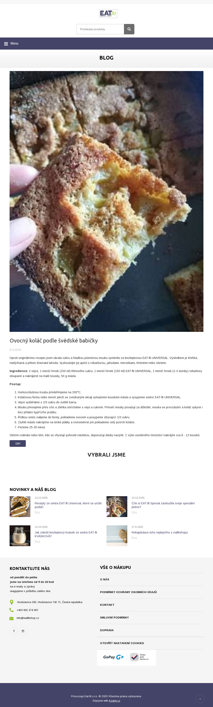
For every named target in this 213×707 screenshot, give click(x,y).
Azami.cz (114, 700)
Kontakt (107, 604)
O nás (104, 579)
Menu (14, 43)
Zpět (17, 443)
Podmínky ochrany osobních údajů (128, 592)
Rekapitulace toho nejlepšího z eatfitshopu (160, 532)
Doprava (107, 630)
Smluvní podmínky (114, 617)
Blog (37, 512)
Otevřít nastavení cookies (122, 643)
